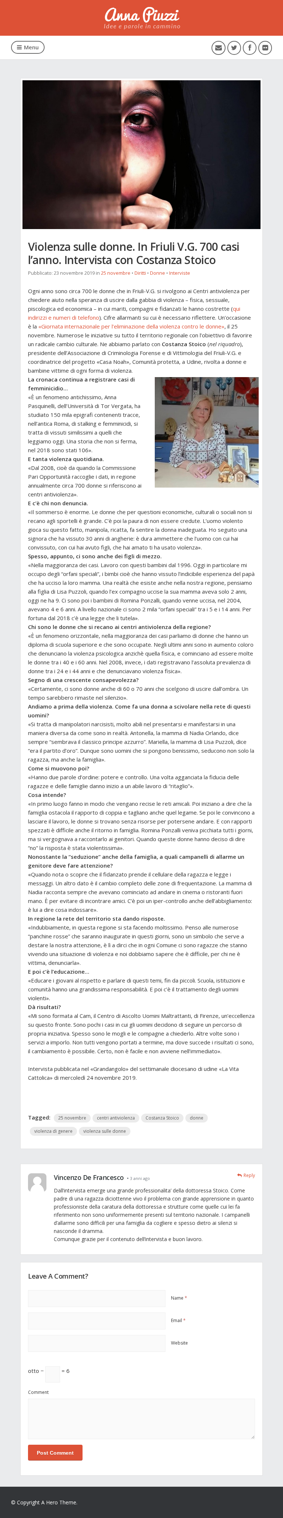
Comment (38, 1392)
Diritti (140, 273)
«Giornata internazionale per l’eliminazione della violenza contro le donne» (131, 326)
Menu (31, 47)
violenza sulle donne (104, 1131)
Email (178, 1320)
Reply (249, 1175)
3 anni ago (140, 1178)
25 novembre (115, 273)
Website (179, 1343)
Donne (157, 273)
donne (196, 1118)
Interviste (179, 273)
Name (179, 1298)
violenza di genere (53, 1131)
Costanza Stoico (162, 1118)
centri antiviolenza (116, 1118)
